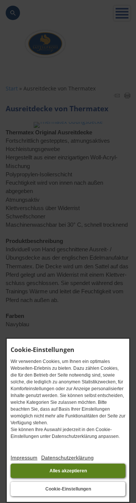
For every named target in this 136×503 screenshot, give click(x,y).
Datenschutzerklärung (67, 458)
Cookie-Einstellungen (68, 489)
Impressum (24, 458)
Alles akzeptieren (68, 470)
